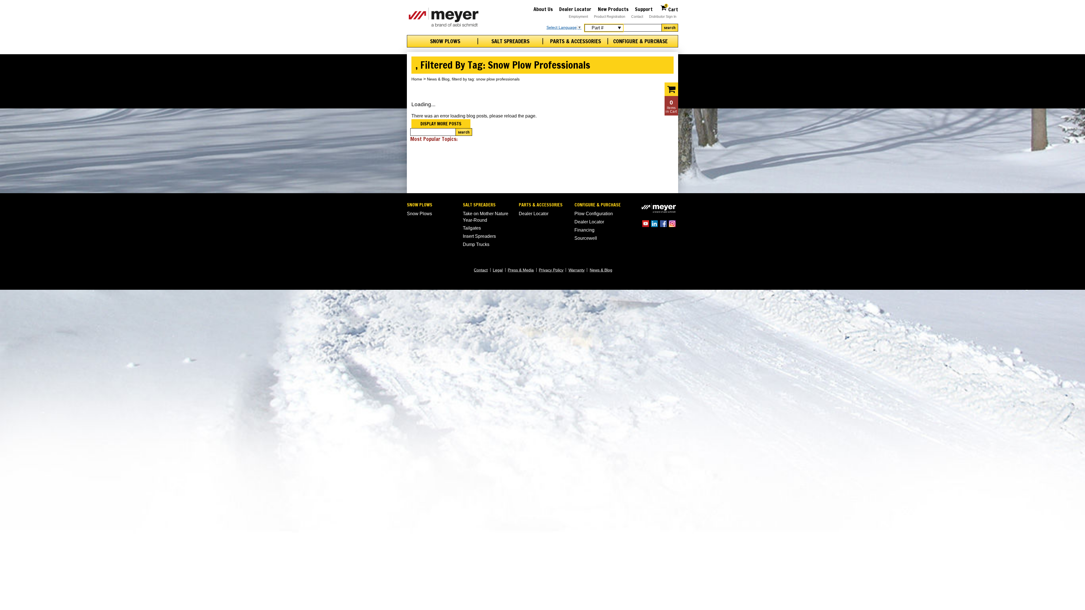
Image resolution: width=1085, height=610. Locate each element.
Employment (578, 16)
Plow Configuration (593, 213)
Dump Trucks (476, 244)
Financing (584, 230)
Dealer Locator (575, 9)
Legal (498, 270)
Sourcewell (585, 238)
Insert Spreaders (479, 236)
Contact (637, 16)
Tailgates (472, 228)
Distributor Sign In (662, 16)
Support (644, 9)
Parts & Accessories (575, 41)
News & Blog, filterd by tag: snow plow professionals (473, 79)
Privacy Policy (551, 270)
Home (416, 79)
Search (670, 27)
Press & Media (521, 270)
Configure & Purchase (640, 41)
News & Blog (601, 270)
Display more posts (440, 124)
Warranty (576, 270)
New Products (613, 9)
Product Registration (609, 16)
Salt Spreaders (510, 41)
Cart (671, 8)
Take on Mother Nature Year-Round (485, 216)
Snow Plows (445, 41)
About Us (543, 9)
